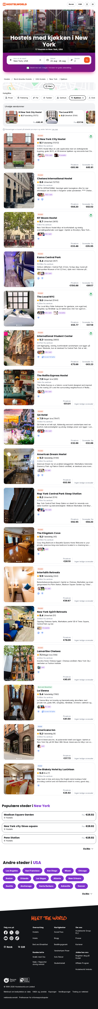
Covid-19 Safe (49, 357)
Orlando (24, 878)
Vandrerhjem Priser (62, 951)
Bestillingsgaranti (61, 944)
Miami (68, 871)
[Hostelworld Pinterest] (11, 938)
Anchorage (26, 886)
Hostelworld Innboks (84, 969)
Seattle (9, 886)
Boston (9, 878)
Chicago (82, 871)
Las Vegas (41, 878)
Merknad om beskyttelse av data (17, 992)
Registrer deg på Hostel (82, 957)
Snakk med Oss (39, 957)
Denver (81, 886)
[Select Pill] (87, 4)
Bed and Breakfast (45, 687)
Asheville (65, 886)
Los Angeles (12, 871)
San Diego (52, 871)
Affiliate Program (82, 963)
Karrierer (79, 944)
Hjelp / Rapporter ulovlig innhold (40, 963)
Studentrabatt (59, 963)
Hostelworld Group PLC (83, 932)
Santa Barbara (46, 886)
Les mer (55, 129)
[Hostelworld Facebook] (6, 932)
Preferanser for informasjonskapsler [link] (33, 997)
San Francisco (32, 871)
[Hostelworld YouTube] (6, 938)
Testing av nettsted (80, 992)
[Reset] (40, 60)
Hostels (36, 932)
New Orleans (74, 878)
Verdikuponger (64, 992)
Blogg (56, 938)
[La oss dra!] (87, 60)
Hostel (40, 135)
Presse (78, 938)
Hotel (40, 726)
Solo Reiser (58, 957)
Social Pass (58, 932)
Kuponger (53, 992)
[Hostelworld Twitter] (11, 932)
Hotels (35, 938)
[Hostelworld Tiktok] (17, 938)
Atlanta (57, 878)
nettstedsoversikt (11, 997)
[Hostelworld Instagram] (17, 932)
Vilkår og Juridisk (40, 992)
